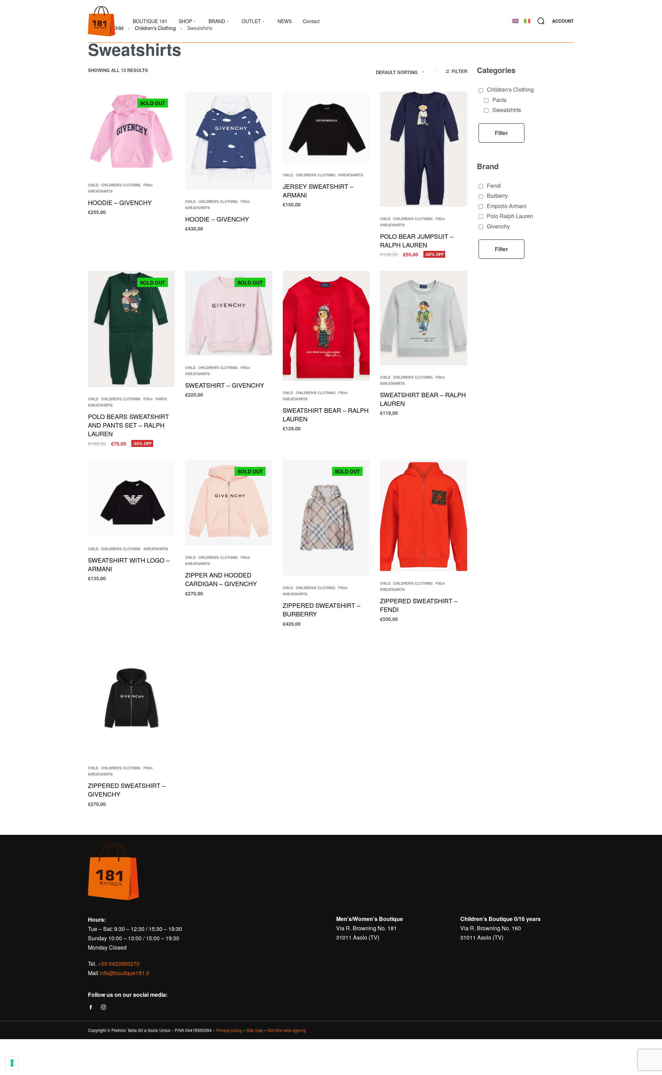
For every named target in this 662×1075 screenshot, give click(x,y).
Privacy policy (229, 1030)
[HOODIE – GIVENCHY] (131, 132)
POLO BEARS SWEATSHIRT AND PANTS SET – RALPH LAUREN (128, 425)
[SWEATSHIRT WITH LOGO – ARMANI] (131, 498)
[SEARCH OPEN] (541, 21)
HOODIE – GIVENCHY (120, 202)
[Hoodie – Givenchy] (228, 141)
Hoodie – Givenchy (217, 218)
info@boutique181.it (124, 973)
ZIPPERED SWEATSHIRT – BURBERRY (321, 609)
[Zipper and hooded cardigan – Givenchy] (228, 503)
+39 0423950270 (119, 964)
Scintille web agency (287, 1030)
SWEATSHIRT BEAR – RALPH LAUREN (326, 414)
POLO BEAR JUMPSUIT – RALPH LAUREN (416, 240)
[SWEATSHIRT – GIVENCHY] (228, 313)
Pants (161, 399)
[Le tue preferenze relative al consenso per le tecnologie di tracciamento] (12, 1062)
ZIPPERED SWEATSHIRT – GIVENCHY (127, 789)
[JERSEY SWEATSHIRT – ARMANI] (326, 127)
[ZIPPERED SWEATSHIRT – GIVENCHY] (131, 698)
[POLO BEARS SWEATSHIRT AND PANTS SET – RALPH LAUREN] (131, 329)
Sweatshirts (100, 191)
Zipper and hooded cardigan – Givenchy (221, 579)
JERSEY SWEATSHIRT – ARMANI (318, 190)
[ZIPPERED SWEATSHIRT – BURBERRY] (326, 518)
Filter (501, 133)
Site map (255, 1030)
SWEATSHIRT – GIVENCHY (224, 384)
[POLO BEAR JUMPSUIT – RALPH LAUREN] (423, 149)
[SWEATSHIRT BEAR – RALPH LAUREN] (326, 326)
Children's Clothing (121, 185)
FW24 (148, 185)
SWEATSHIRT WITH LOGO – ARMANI (129, 564)
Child (93, 185)
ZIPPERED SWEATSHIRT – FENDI (419, 605)
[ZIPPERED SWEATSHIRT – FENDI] (423, 515)
